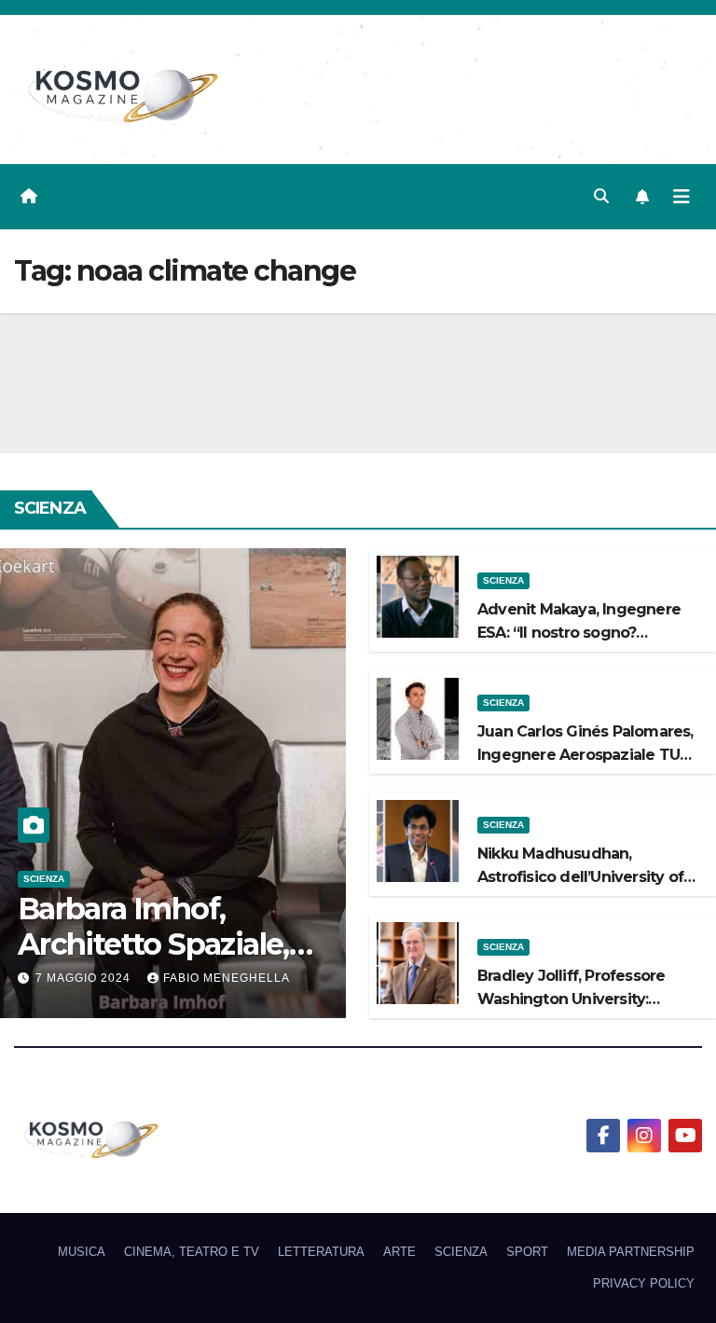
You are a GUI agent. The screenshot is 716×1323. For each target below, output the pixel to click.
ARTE (399, 1252)
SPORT (527, 1252)
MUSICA (81, 1252)
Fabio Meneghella (226, 978)
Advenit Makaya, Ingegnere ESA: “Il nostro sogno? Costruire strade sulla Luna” (579, 632)
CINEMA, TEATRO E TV (191, 1252)
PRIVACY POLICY (644, 1283)
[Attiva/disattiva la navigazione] (681, 196)
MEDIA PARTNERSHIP (631, 1252)
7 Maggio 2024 (84, 978)
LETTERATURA (321, 1252)
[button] (601, 196)
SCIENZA (43, 879)
